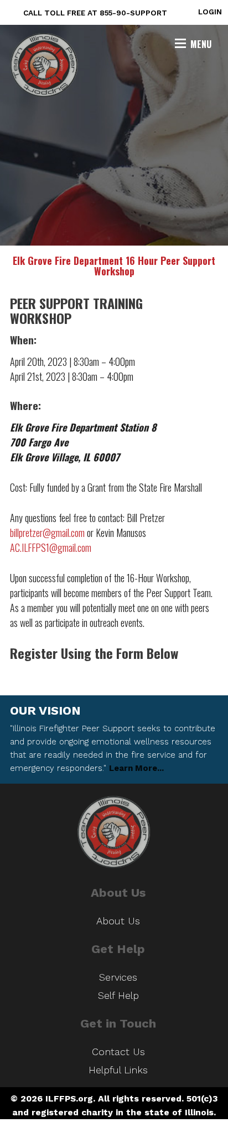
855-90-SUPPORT (133, 12)
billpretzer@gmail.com (47, 532)
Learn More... (136, 768)
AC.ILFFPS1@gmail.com (50, 547)
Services (118, 977)
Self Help (118, 995)
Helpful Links (118, 1070)
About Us (118, 921)
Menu (200, 44)
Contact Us (118, 1051)
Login (210, 11)
